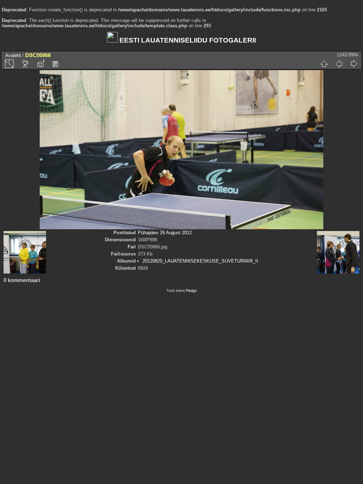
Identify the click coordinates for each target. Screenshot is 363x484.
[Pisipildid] (324, 63)
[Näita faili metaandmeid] (40, 63)
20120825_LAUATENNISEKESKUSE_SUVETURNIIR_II (200, 261)
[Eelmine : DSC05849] (338, 63)
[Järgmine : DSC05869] (353, 63)
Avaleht (13, 55)
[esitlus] (25, 63)
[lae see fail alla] (55, 63)
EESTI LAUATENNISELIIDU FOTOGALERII (187, 40)
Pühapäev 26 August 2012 (165, 232)
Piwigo (191, 290)
